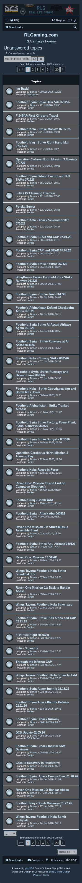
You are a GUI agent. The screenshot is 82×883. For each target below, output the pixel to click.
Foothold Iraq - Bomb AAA (34, 500)
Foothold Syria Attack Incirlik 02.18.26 (42, 688)
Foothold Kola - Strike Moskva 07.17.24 (43, 129)
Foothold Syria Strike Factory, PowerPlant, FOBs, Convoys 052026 (46, 424)
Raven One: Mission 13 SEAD (36, 557)
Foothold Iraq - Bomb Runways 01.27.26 (44, 803)
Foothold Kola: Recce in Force (37, 469)
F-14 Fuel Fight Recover (32, 635)
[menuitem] (14, 20)
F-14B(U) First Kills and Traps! (37, 115)
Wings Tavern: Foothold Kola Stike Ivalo (44, 604)
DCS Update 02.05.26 (30, 732)
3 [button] (37, 69)
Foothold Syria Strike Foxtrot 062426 (41, 264)
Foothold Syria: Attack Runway (37, 719)
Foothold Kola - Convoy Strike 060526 (42, 358)
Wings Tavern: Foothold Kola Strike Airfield (46, 675)
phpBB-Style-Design (59, 871)
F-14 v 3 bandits (27, 648)
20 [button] (56, 69)
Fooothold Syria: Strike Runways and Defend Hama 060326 (42, 373)
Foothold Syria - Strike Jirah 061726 (41, 294)
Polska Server (25, 206)
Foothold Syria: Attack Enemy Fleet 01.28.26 (47, 776)
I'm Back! (22, 88)
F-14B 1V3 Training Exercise (35, 193)
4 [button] (43, 69)
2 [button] (32, 69)
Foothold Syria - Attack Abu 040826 (40, 513)
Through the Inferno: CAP (34, 662)
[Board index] (41, 8)
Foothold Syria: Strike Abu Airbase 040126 (45, 544)
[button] (21, 69)
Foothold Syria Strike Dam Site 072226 (43, 102)
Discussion (33, 94)
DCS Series (33, 738)
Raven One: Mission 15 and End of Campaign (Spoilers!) (40, 484)
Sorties (30, 108)
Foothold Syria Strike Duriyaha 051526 (43, 439)
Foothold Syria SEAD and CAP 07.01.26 (43, 237)
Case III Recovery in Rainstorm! (38, 763)
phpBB (29, 868)
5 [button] (48, 69)
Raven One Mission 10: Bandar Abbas (42, 790)
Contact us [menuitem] (37, 860)
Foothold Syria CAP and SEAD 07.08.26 (43, 250)
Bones (33, 91)
